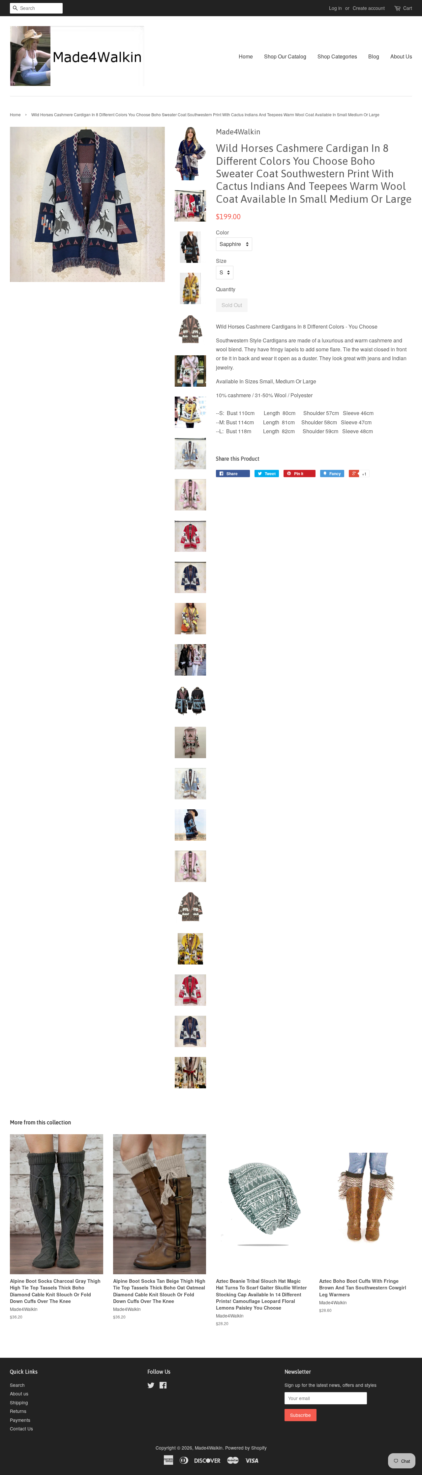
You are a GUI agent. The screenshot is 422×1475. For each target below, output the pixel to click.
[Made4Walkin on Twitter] (151, 1386)
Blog (373, 56)
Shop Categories (337, 56)
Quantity (225, 289)
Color (222, 232)
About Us (401, 56)
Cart (407, 8)
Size (221, 260)
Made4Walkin (209, 1447)
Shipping (19, 1402)
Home (246, 56)
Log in (335, 8)
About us (19, 1393)
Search (17, 1385)
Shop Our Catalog (285, 56)
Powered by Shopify (246, 1447)
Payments (20, 1420)
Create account (369, 8)
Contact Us (21, 1428)
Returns (18, 1411)
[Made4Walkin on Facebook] (163, 1386)
